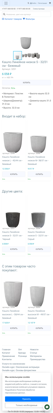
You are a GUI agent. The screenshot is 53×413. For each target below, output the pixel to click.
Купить (26, 83)
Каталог (6, 352)
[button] (48, 25)
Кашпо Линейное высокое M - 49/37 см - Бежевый (39, 314)
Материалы (36, 356)
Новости (34, 349)
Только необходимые (26, 405)
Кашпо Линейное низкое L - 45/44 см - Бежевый (12, 160)
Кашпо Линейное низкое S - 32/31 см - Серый (38, 235)
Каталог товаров (13, 19)
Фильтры (30, 19)
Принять (26, 399)
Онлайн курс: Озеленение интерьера (20, 367)
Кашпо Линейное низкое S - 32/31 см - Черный (12, 235)
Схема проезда (38, 9)
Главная (6, 349)
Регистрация (42, 3)
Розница (22, 356)
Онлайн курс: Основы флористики (19, 370)
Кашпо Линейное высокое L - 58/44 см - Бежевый (13, 314)
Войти (34, 3)
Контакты (7, 359)
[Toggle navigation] (6, 3)
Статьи (33, 352)
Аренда (22, 352)
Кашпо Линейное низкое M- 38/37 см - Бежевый (38, 160)
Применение (8, 356)
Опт (20, 349)
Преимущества (37, 359)
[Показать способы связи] (47, 407)
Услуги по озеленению (13, 363)
